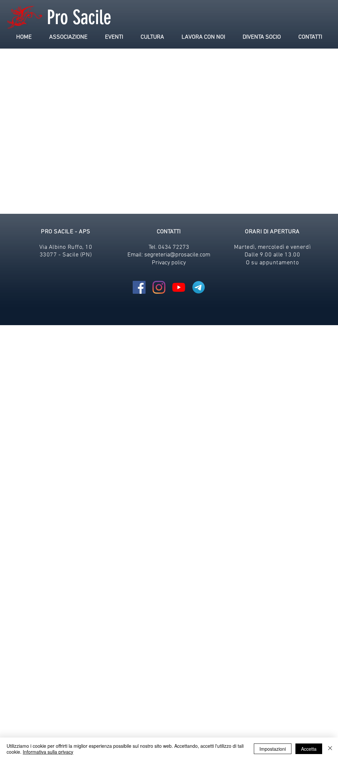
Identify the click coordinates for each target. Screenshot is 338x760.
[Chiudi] (330, 749)
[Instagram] (158, 287)
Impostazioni (272, 748)
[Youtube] (178, 287)
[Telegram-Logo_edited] (198, 287)
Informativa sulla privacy (48, 751)
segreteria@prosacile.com (177, 254)
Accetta (309, 748)
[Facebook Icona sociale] (139, 287)
